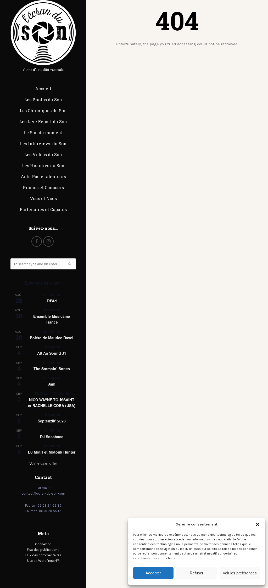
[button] (257, 524)
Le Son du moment (43, 132)
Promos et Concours (43, 187)
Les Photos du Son (43, 99)
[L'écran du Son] (43, 64)
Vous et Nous (43, 198)
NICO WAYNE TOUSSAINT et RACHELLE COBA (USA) (51, 402)
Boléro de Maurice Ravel (51, 337)
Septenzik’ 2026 (52, 420)
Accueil (43, 88)
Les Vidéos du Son (43, 154)
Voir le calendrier (43, 463)
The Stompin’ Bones (52, 368)
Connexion (43, 544)
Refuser (196, 573)
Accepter (153, 573)
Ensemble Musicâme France (51, 319)
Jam (51, 384)
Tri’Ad (52, 300)
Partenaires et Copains (43, 209)
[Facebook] (36, 241)
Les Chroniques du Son (43, 110)
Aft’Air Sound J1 (51, 353)
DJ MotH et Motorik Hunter (51, 452)
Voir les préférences (240, 573)
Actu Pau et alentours (43, 176)
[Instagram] (48, 241)
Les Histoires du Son (43, 165)
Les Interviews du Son (43, 143)
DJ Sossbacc (51, 436)
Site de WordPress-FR (43, 561)
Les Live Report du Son (43, 121)
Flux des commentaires (43, 555)
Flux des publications (43, 550)
